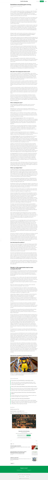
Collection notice (28, 474)
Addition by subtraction (14, 457)
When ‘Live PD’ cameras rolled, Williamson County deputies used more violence (24, 386)
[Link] (9, 71)
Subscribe (41, 1)
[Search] (37, 1)
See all (12, 463)
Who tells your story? (13, 409)
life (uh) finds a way (33, 29)
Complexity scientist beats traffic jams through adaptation (20, 398)
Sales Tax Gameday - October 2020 (15, 411)
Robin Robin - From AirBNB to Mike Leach (17, 413)
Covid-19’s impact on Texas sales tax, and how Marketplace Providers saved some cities (18, 452)
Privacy (23, 474)
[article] (24, 447)
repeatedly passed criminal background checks (20, 40)
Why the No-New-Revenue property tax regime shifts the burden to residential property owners (20, 447)
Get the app (27, 476)
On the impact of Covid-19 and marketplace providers (17, 453)
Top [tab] (11, 443)
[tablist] (12, 444)
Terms (25, 474)
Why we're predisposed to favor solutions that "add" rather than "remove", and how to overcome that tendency (20, 459)
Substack (20, 478)
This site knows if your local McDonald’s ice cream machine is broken (22, 380)
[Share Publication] (39, 1)
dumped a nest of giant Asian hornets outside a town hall (25, 373)
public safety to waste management (25, 12)
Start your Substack (22, 476)
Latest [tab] (13, 443)
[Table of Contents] (0, 240)
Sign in (46, 1)
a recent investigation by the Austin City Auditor (26, 34)
